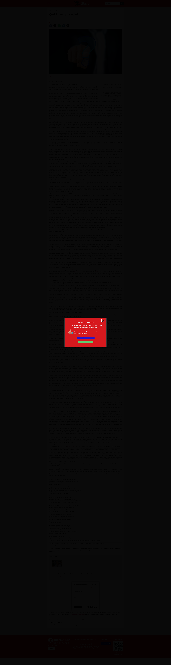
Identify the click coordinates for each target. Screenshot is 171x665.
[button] (103, 320)
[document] (85, 332)
